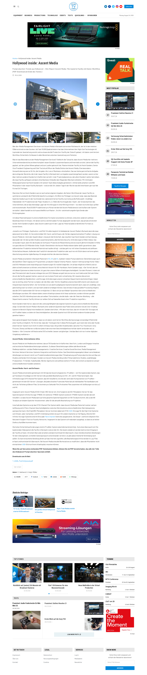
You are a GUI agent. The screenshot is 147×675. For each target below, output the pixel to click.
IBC (107, 572)
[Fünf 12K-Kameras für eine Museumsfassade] (58, 572)
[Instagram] (117, 6)
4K (57, 259)
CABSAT (109, 594)
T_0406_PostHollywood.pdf (22, 461)
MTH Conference (112, 579)
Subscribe (129, 6)
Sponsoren (92, 15)
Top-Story (17, 467)
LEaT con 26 (110, 601)
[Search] (18, 6)
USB (23, 444)
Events (63, 15)
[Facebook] (109, 6)
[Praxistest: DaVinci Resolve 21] (94, 608)
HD (49, 259)
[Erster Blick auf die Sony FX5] (94, 624)
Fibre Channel (50, 417)
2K (52, 259)
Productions (39, 15)
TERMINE (110, 559)
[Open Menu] (14, 6)
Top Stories (19, 559)
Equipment (18, 15)
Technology (52, 15)
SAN (70, 411)
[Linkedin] (105, 6)
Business (28, 15)
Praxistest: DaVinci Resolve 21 (122, 113)
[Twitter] (113, 6)
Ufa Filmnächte (111, 564)
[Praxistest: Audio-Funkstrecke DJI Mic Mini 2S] (26, 620)
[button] (98, 104)
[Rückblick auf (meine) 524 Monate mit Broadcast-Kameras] (27, 572)
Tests (70, 15)
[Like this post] (27, 477)
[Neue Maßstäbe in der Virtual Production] (89, 572)
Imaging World (111, 586)
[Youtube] (121, 6)
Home (14, 58)
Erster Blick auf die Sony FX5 (121, 149)
